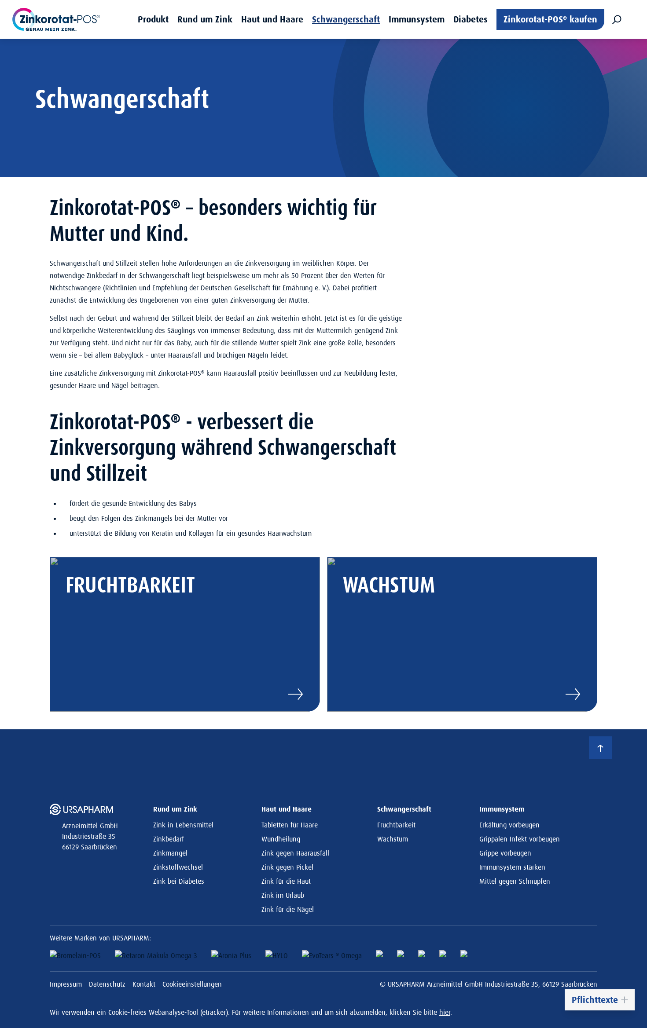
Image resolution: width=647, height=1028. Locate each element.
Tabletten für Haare (289, 824)
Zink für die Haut (286, 881)
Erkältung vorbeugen (509, 824)
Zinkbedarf (168, 838)
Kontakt (143, 984)
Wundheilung (280, 838)
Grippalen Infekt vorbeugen (519, 838)
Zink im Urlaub (282, 895)
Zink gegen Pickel (287, 867)
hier (444, 1012)
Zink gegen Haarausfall (295, 853)
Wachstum (392, 838)
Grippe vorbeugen (505, 853)
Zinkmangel (170, 853)
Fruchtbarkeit (396, 824)
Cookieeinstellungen (192, 984)
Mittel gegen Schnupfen (514, 881)
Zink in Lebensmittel (183, 824)
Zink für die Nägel (287, 909)
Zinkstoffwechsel (178, 867)
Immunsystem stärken (512, 867)
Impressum (66, 984)
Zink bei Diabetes (178, 881)
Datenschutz (107, 984)
